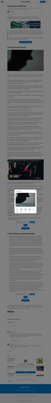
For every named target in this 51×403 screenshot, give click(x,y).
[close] (35, 191)
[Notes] (29, 209)
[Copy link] (17, 209)
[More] (33, 209)
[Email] (25, 209)
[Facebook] (21, 209)
